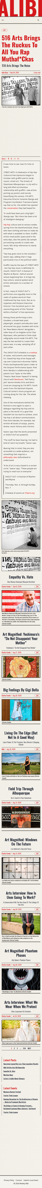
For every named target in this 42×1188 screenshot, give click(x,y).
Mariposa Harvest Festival (12, 1092)
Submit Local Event (31, 1180)
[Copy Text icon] (15, 159)
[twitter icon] (11, 159)
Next (29, 1048)
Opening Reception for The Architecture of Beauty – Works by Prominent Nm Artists (20, 1100)
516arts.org (30, 493)
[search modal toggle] (38, 20)
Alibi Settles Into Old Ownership (14, 1067)
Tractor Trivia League (10, 1095)
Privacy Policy (9, 1180)
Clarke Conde (6, 586)
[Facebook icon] (8, 159)
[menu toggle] (3, 20)
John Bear (5, 72)
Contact (19, 1180)
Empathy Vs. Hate (9, 1071)
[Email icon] (18, 159)
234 (24, 1048)
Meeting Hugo (8, 1075)
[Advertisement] (21, 132)
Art (4, 30)
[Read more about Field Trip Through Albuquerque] (21, 818)
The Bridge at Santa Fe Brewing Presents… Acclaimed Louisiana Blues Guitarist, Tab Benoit (19, 1107)
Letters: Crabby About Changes (14, 1078)
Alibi (3, 749)
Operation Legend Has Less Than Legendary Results (20, 1064)
